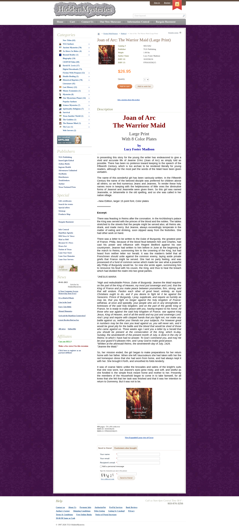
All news (62, 329)
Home (60, 21)
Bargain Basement (66, 222)
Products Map (64, 214)
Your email (104, 458)
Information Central (138, 21)
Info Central (64, 230)
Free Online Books (84, 515)
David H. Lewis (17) (71, 66)
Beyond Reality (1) (70, 55)
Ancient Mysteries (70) (72, 48)
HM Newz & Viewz (66, 236)
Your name (105, 454)
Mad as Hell (64, 240)
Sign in (157, 3)
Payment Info (85, 507)
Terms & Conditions (64, 515)
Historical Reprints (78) (73, 80)
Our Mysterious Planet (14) (74, 98)
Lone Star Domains (67, 256)
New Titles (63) (69, 40)
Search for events (66, 204)
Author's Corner (63, 511)
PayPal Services (115, 507)
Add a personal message (113, 466)
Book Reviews (131, 507)
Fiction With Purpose (110, 33)
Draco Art (63, 246)
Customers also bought (125, 448)
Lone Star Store (65, 253)
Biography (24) (69, 58)
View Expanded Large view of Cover (139, 438)
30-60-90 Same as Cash (65, 518)
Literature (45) (69, 84)
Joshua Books (64, 164)
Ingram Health (65, 167)
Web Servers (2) (69, 130)
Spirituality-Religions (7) (73, 109)
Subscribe (72, 329)
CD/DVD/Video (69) (71, 62)
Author (62, 184)
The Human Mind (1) (72, 123)
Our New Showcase (110, 21)
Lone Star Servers (66, 259)
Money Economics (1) (72, 91)
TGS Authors (68, 44)
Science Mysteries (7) (71, 105)
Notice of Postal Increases (105, 515)
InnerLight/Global (66, 161)
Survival (66, 112)
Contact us (60, 507)
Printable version (173, 33)
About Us (72, 507)
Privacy (131, 511)
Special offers (64, 208)
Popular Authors (70, 102)
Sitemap (62, 211)
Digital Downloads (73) (72, 69)
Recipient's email (107, 462)
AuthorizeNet (100, 507)
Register (167, 3)
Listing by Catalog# (116, 511)
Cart (72, 21)
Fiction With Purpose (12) (74, 73)
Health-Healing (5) (71, 76)
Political (123, 33)
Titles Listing (99, 511)
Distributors (64, 177)
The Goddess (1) (69, 120)
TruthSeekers (64, 180)
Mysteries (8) (68, 94)
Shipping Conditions (81, 511)
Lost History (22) (70, 87)
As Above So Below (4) (72, 51)
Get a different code (107, 479)
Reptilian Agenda (66, 233)
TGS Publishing (65, 157)
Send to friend (105, 448)
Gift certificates (65, 201)
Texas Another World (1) (73, 116)
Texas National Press (67, 187)
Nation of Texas (65, 249)
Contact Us (87, 21)
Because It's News (66, 243)
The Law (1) (68, 127)
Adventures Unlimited (68, 170)
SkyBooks (63, 174)
